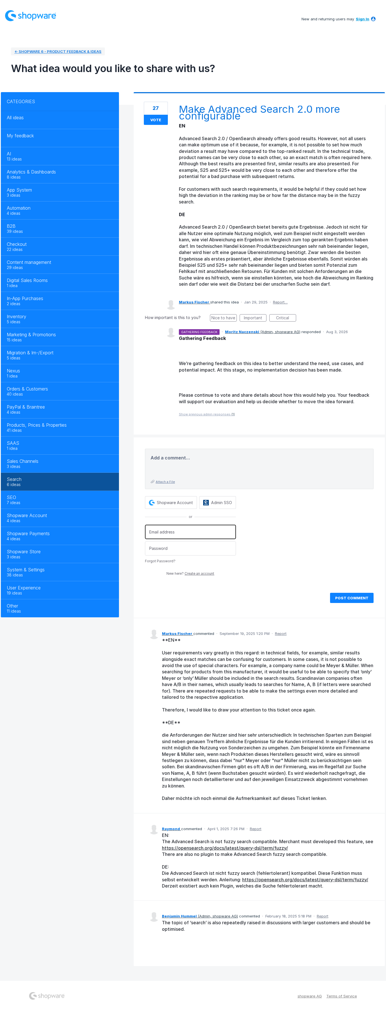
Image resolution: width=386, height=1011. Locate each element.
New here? (190, 573)
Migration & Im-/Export (30, 352)
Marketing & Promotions (31, 334)
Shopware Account (27, 515)
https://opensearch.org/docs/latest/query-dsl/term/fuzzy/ (225, 848)
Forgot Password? (160, 561)
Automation (19, 208)
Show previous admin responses (207, 414)
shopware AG (310, 996)
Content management (29, 262)
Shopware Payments (28, 533)
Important (255, 318)
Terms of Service (341, 996)
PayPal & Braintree (26, 407)
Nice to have (224, 318)
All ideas (15, 117)
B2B (11, 226)
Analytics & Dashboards (31, 172)
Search (14, 479)
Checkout (17, 244)
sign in (362, 19)
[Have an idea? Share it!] (30, 15)
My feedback (20, 135)
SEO (11, 497)
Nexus (13, 371)
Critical (286, 318)
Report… (280, 302)
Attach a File (165, 482)
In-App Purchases (25, 298)
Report (281, 633)
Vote (155, 120)
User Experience (24, 588)
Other (12, 606)
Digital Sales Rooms (27, 280)
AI (9, 154)
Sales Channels (22, 461)
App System (19, 190)
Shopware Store (24, 551)
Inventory (16, 316)
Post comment (351, 598)
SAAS (13, 443)
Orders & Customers (27, 389)
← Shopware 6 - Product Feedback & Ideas (57, 51)
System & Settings (26, 569)
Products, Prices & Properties (37, 425)
